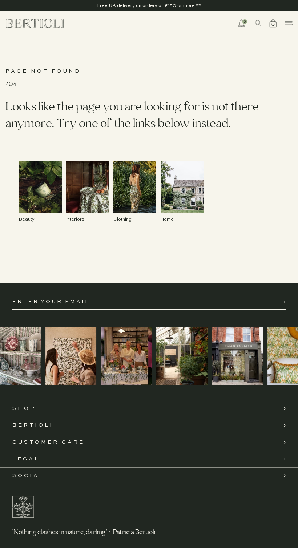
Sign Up (283, 302)
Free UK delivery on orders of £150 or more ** (149, 5)
